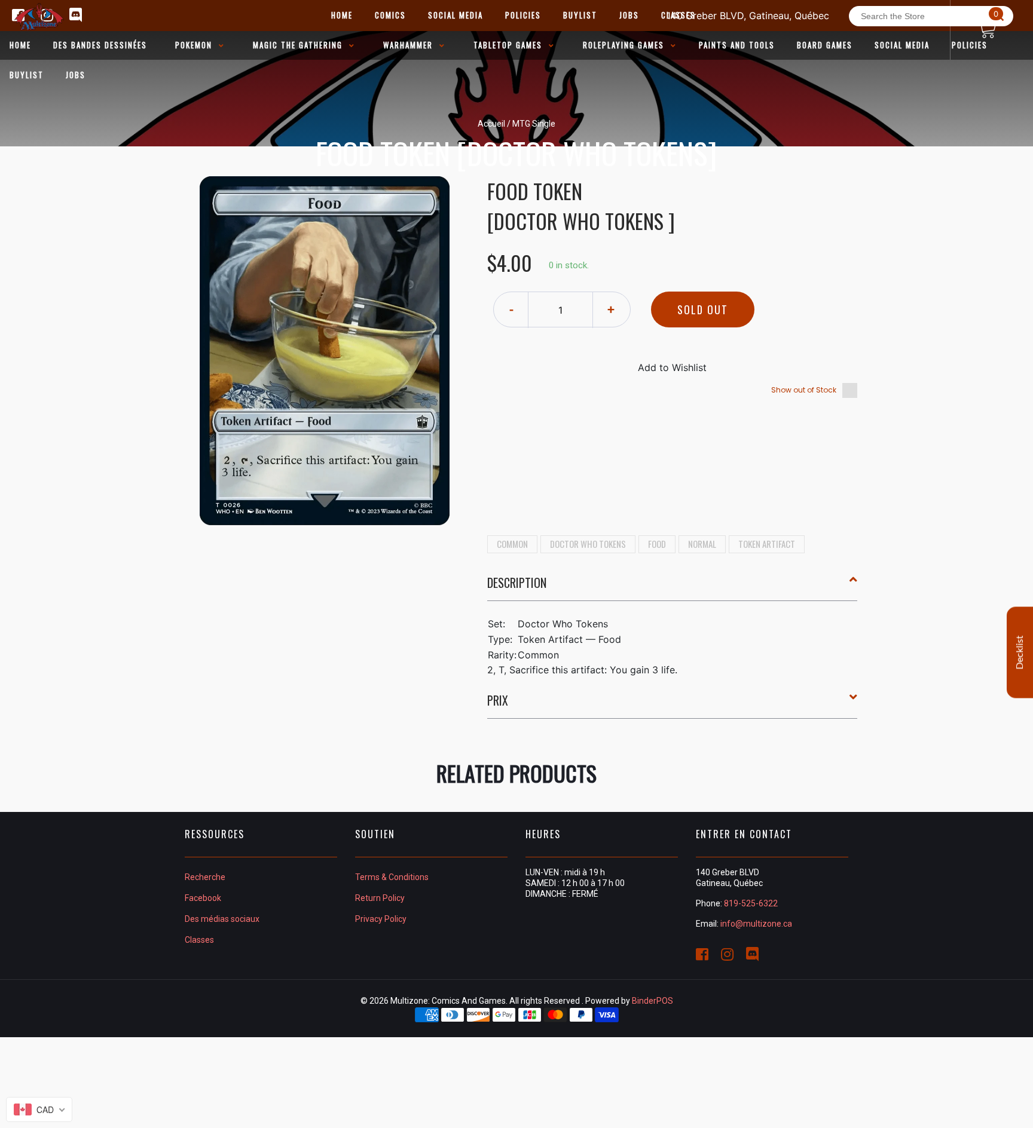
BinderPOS (652, 1001)
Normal (702, 543)
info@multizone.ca (756, 923)
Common (512, 543)
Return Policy (380, 898)
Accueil (491, 123)
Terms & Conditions (392, 877)
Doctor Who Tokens (588, 543)
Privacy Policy (381, 919)
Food (657, 543)
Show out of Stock (803, 390)
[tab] (672, 587)
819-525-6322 (751, 903)
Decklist (1020, 653)
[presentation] (672, 582)
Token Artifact (766, 543)
